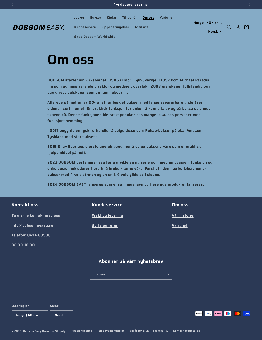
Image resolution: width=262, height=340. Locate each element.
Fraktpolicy (160, 331)
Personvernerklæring (111, 331)
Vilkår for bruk (139, 331)
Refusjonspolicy (81, 331)
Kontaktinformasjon (186, 331)
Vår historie (183, 215)
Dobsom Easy (32, 331)
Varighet (180, 225)
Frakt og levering (107, 215)
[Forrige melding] (12, 4)
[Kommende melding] (250, 4)
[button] (229, 27)
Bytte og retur (105, 225)
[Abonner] (167, 274)
